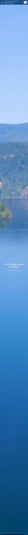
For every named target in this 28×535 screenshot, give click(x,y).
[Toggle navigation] (25, 2)
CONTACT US (14, 270)
